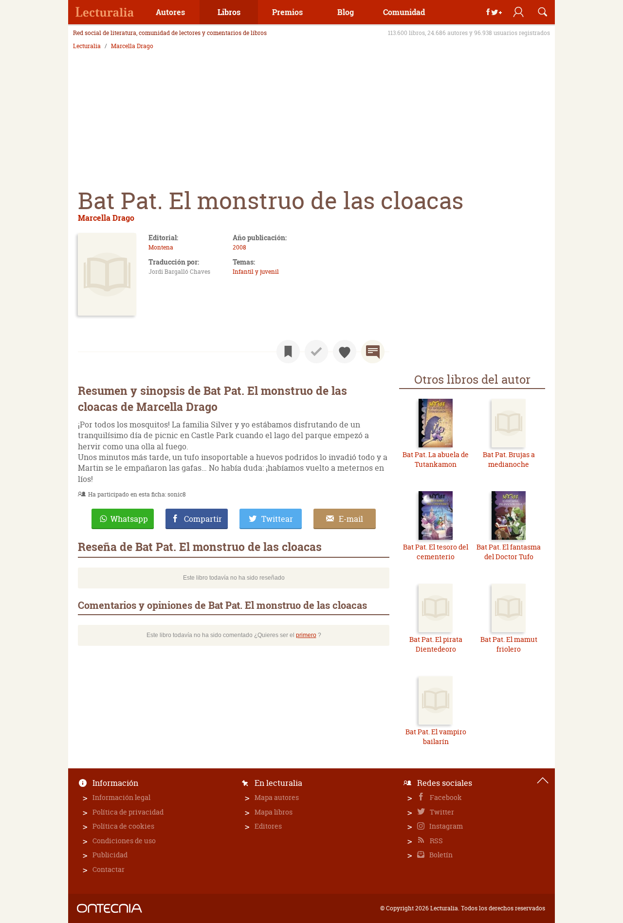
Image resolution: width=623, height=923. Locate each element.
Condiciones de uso (124, 840)
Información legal (121, 797)
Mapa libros (274, 811)
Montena (160, 247)
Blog (345, 12)
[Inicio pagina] (543, 780)
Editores (268, 826)
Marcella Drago (132, 46)
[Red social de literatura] (104, 12)
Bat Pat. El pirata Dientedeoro (435, 644)
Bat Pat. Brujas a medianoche (509, 459)
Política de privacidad (128, 811)
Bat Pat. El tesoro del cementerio (435, 551)
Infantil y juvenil (256, 271)
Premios (287, 12)
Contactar (108, 869)
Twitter (441, 811)
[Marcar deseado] (344, 351)
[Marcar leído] (316, 351)
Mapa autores (277, 797)
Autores (170, 12)
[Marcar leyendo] (288, 351)
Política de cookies (123, 826)
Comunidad (404, 12)
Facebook (445, 797)
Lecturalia (87, 46)
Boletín (440, 854)
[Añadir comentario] (373, 351)
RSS (435, 840)
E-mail (351, 519)
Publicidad (110, 854)
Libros (229, 12)
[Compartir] (494, 12)
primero (306, 635)
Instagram (445, 826)
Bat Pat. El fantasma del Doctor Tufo (508, 551)
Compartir (203, 519)
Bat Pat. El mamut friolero (508, 644)
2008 (239, 247)
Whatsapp (129, 519)
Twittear (277, 519)
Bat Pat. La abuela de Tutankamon (436, 459)
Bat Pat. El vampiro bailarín (435, 736)
